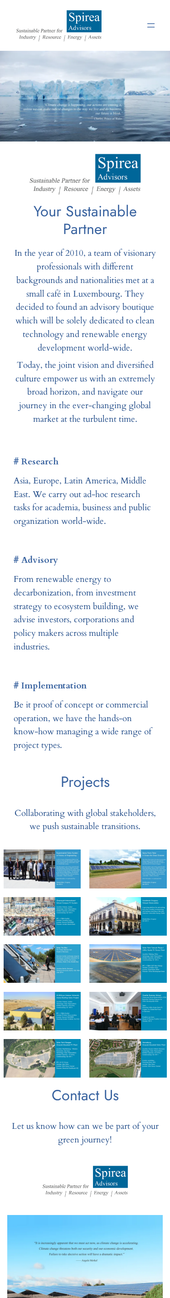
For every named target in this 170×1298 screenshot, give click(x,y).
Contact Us (85, 1095)
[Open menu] (151, 25)
